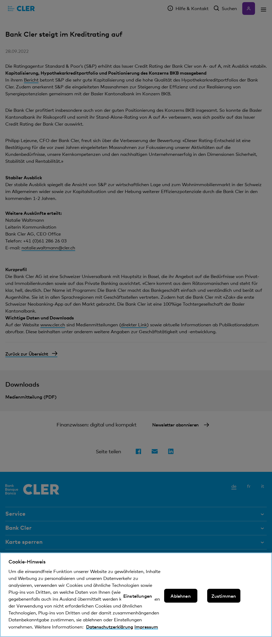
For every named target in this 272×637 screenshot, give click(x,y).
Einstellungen (137, 596)
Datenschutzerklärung (109, 627)
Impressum (146, 627)
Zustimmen (223, 596)
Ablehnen (180, 596)
